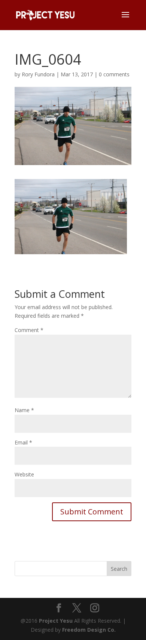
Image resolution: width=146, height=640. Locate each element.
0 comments (114, 74)
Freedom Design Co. (89, 629)
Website (24, 474)
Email (23, 442)
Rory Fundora (38, 74)
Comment (29, 330)
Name (24, 410)
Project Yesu (56, 620)
